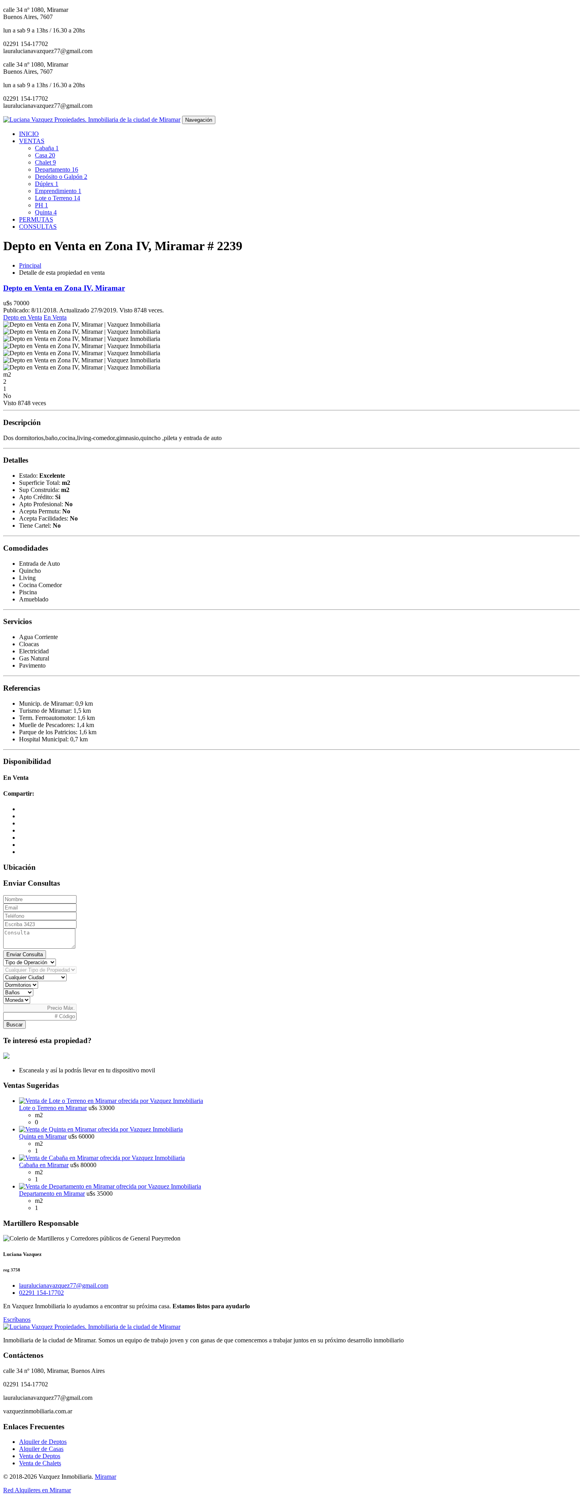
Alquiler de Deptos (43, 1441)
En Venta (55, 317)
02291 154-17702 (41, 1292)
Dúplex (46, 183)
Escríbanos (17, 1319)
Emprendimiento (58, 191)
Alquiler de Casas (41, 1448)
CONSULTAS (38, 226)
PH (41, 205)
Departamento (56, 169)
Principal (30, 265)
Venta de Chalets (40, 1463)
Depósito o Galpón (61, 176)
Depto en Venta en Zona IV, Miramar (64, 288)
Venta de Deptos (39, 1456)
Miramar (105, 1476)
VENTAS (31, 141)
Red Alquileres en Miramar (37, 1490)
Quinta (46, 212)
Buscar (14, 1025)
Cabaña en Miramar (44, 1165)
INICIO (29, 133)
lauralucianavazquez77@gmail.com (63, 1285)
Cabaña (47, 148)
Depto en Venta (22, 317)
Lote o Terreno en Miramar (53, 1108)
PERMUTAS (36, 219)
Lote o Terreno (57, 198)
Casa (45, 155)
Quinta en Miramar (43, 1136)
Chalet (45, 162)
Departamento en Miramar (52, 1193)
